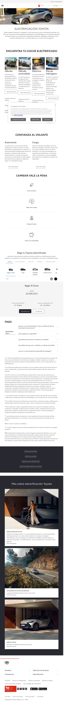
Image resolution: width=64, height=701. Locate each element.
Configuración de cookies (18, 119)
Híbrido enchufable (50, 261)
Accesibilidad (40, 696)
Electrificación (38, 674)
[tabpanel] (38, 338)
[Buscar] (49, 5)
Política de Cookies (29, 696)
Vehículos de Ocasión (41, 670)
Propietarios (9, 674)
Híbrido (10, 261)
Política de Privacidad (18, 115)
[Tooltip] (23, 303)
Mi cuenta (56, 5)
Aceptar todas (47, 119)
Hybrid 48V (31, 261)
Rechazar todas (35, 119)
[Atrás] (51, 278)
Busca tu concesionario (56, 1)
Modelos (8, 670)
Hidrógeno (39, 261)
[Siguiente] (55, 278)
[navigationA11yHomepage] (2, 5)
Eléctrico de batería (20, 261)
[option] (11, 271)
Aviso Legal (7, 696)
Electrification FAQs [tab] (10, 332)
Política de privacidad (18, 696)
